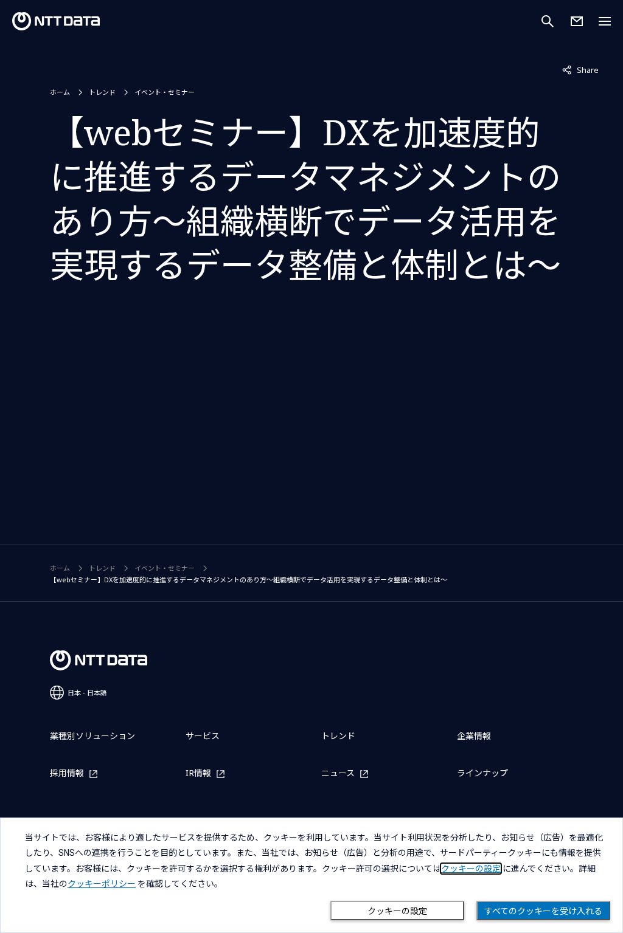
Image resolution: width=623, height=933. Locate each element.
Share (580, 69)
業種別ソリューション (92, 736)
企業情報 (474, 736)
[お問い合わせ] (576, 21)
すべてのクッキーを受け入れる (543, 911)
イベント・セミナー (164, 92)
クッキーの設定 (397, 911)
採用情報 (67, 773)
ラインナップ (482, 773)
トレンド (102, 92)
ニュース (338, 773)
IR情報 (198, 773)
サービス (203, 736)
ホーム (60, 92)
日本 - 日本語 (87, 692)
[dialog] (311, 875)
